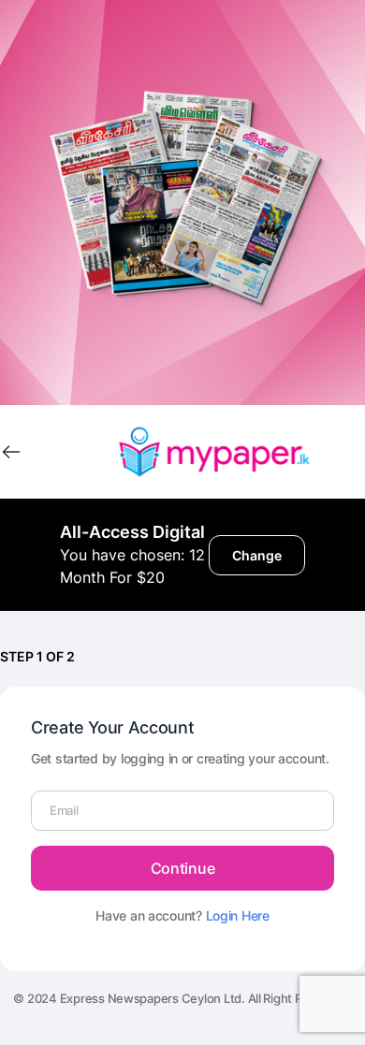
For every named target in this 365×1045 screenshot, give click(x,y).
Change (257, 555)
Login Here (238, 915)
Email (64, 810)
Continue (182, 868)
